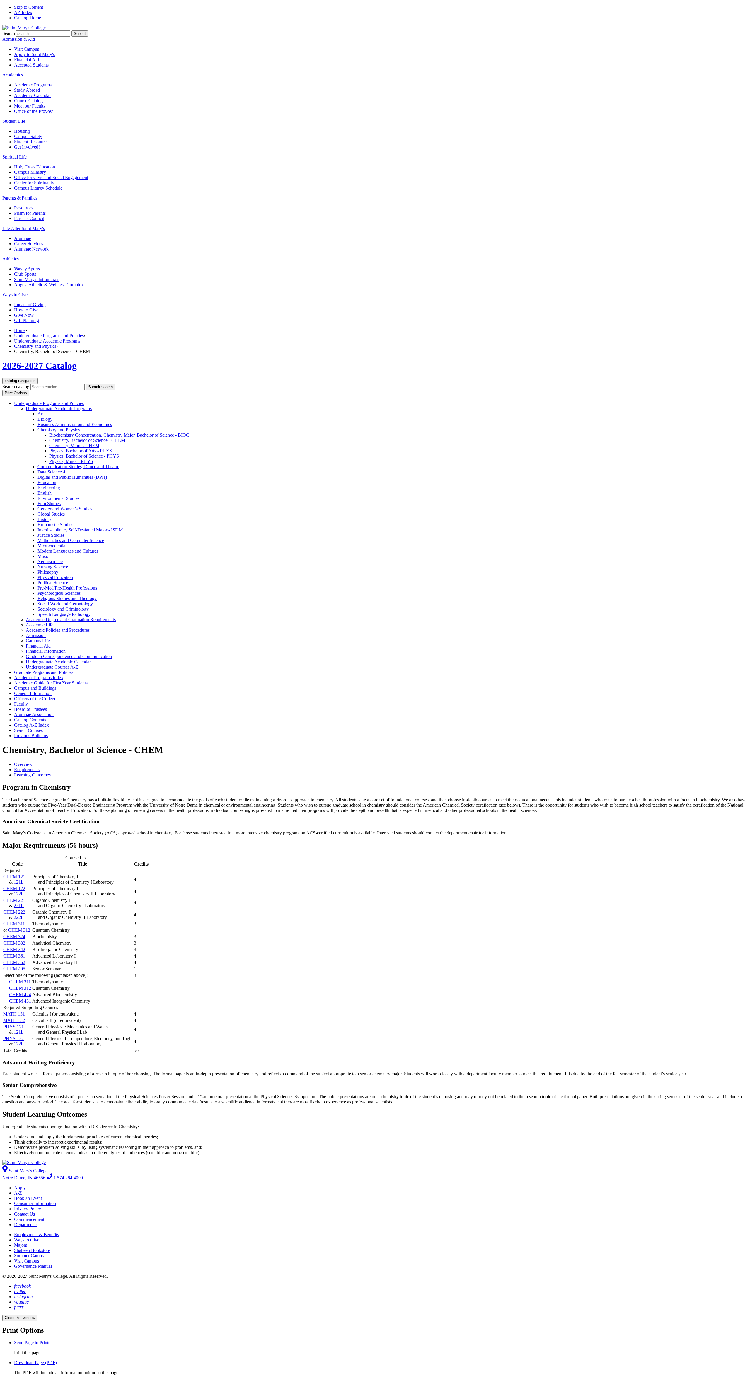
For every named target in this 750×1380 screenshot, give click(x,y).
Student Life (13, 121)
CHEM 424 (20, 994)
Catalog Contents (30, 719)
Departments (26, 1224)
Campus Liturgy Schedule (38, 187)
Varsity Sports (27, 268)
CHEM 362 (14, 962)
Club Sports (25, 274)
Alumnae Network (31, 248)
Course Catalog (28, 100)
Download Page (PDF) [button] (35, 1362)
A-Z (18, 1192)
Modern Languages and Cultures (68, 550)
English (45, 492)
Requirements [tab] (27, 769)
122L (19, 893)
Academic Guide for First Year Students (51, 682)
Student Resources (31, 141)
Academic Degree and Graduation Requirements (71, 619)
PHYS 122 (13, 1038)
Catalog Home (27, 17)
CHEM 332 (14, 943)
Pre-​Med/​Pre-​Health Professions (67, 587)
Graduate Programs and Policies (43, 672)
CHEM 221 (14, 900)
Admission (36, 635)
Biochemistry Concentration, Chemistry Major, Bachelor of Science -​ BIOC (119, 434)
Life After (23, 228)
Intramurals (36, 279)
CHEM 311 (14, 923)
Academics (12, 74)
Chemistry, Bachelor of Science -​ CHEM (87, 440)
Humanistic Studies (55, 524)
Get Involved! (27, 146)
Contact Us (24, 1214)
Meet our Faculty (30, 105)
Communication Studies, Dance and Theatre (78, 466)
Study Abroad (27, 90)
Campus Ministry (30, 172)
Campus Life (38, 640)
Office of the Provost (33, 111)
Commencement (29, 1219)
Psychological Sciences (59, 593)
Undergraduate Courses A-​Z (52, 667)
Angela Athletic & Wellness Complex (48, 284)
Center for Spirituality (34, 182)
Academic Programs (33, 84)
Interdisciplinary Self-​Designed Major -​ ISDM (80, 529)
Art (41, 413)
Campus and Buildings (35, 688)
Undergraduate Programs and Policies (49, 335)
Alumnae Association (34, 714)
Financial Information (46, 651)
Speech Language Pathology (64, 614)
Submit (80, 33)
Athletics (10, 258)
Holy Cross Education (34, 166)
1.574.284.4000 (67, 1177)
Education (47, 482)
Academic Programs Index (38, 677)
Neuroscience (50, 561)
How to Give (26, 309)
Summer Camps (29, 1255)
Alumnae (22, 238)
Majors (20, 1245)
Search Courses (28, 730)
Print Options (16, 393)
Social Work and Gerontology (65, 603)
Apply (20, 1187)
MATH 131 (14, 1013)
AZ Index (23, 12)
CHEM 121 (14, 876)
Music (43, 556)
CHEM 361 (14, 955)
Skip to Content (28, 7)
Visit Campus (26, 49)
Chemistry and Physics (35, 346)
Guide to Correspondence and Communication (69, 656)
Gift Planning (26, 320)
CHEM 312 (19, 930)
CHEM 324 (14, 936)
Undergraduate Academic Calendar (58, 661)
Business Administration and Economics (75, 424)
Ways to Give (15, 294)
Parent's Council (29, 218)
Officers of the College (35, 698)
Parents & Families (19, 197)
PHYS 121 (13, 1026)
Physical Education (55, 577)
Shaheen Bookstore (32, 1250)
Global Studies (51, 514)
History (44, 519)
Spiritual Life (14, 156)
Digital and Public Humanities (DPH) (72, 477)
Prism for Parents (30, 213)
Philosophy (48, 572)
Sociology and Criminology (63, 608)
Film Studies (49, 503)
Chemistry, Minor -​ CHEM (74, 445)
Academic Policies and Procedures (58, 630)
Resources (23, 207)
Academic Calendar (32, 95)
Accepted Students (31, 64)
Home (19, 330)
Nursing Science (53, 566)
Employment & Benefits (36, 1234)
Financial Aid (26, 59)
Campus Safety (28, 136)
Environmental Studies (58, 498)
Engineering (49, 487)
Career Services (28, 243)
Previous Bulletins (31, 735)
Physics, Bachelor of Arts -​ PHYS (80, 450)
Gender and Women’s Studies (65, 508)
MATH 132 (14, 1020)
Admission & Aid (18, 39)
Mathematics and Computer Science (71, 540)
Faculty (21, 703)
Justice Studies (51, 535)
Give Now (24, 315)
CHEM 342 (14, 949)
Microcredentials (53, 545)
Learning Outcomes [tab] (32, 774)
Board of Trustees (30, 709)
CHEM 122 (14, 888)
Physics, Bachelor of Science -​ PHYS (84, 456)
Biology (45, 419)
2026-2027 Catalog (39, 365)
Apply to (34, 54)
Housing (22, 131)
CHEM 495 (14, 968)
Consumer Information (35, 1203)
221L (19, 905)
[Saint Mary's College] (24, 27)
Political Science (53, 582)
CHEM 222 (14, 911)
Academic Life (39, 624)
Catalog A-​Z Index (31, 725)
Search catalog (15, 386)
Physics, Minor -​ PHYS (71, 461)
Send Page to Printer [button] (33, 1342)
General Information (33, 693)
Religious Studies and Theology (67, 598)
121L (19, 882)
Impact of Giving (30, 304)
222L (19, 917)
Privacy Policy (27, 1208)
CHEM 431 (20, 1001)
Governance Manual (33, 1266)
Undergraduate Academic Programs (47, 340)
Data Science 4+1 (54, 471)
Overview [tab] (23, 764)
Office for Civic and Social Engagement (51, 177)
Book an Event (28, 1198)
